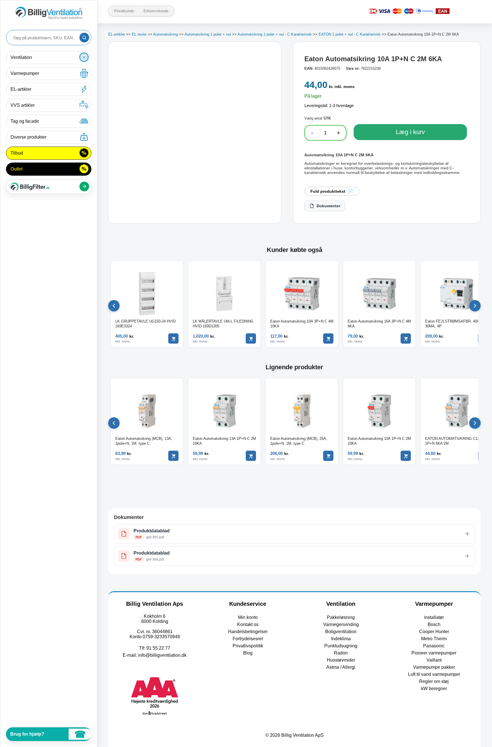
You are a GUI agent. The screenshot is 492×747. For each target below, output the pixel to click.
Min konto (248, 617)
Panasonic (434, 645)
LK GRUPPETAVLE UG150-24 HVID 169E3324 (145, 323)
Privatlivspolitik (248, 645)
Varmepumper (25, 73)
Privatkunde (124, 11)
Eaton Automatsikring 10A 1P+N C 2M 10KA (379, 441)
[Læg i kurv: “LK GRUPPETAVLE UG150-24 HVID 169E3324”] (173, 338)
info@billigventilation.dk (162, 655)
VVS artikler (23, 105)
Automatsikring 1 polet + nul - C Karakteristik (274, 34)
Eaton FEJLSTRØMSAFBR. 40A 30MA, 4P (452, 323)
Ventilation (21, 57)
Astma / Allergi (340, 667)
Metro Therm (434, 638)
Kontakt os (248, 624)
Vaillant (434, 660)
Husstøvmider (341, 660)
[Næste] (475, 305)
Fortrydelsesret (248, 638)
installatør (434, 617)
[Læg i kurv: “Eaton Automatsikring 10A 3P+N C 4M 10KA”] (328, 338)
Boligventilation (340, 631)
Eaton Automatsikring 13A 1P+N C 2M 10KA (224, 441)
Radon (341, 652)
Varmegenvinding (341, 624)
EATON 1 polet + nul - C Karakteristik (350, 34)
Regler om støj (434, 681)
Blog (248, 652)
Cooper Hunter (434, 631)
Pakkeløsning (341, 617)
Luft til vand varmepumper (434, 674)
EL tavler (139, 34)
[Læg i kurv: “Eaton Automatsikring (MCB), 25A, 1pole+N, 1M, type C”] (328, 456)
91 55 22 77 (158, 648)
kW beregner (434, 688)
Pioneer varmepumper (433, 652)
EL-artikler (21, 89)
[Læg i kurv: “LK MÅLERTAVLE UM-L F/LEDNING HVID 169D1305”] (251, 338)
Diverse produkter (28, 137)
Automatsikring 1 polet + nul (207, 34)
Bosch (434, 624)
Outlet (16, 169)
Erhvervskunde (156, 11)
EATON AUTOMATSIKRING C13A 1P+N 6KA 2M (453, 441)
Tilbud (17, 153)
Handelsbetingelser (248, 631)
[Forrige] (114, 305)
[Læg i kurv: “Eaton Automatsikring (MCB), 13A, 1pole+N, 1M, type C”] (173, 456)
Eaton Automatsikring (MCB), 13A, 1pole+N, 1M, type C (143, 441)
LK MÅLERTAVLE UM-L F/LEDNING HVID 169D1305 (223, 323)
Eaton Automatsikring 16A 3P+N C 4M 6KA (379, 323)
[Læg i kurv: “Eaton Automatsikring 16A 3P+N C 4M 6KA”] (406, 338)
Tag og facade (25, 121)
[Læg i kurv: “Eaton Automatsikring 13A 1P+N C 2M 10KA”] (251, 456)
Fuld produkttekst (327, 191)
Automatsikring (165, 34)
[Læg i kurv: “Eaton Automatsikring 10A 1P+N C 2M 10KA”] (406, 456)
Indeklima (341, 638)
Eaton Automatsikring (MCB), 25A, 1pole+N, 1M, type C (298, 441)
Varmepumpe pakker (434, 667)
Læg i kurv (410, 132)
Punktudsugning (340, 645)
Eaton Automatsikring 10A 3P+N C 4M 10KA (301, 323)
